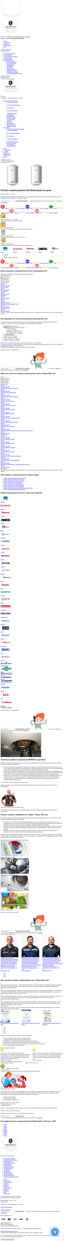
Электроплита (10, 116)
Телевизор (9, 120)
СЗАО (5, 1135)
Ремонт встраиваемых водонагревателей (14, 489)
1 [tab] (4, 973)
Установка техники (12, 113)
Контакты (6, 44)
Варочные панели (11, 62)
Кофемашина (10, 115)
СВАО (5, 1127)
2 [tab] (4, 975)
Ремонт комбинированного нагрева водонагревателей (18, 488)
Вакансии (6, 155)
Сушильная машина (12, 110)
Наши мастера (7, 45)
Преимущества (8, 1182)
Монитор (9, 122)
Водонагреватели (11, 63)
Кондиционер (10, 123)
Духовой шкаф (11, 119)
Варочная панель (11, 117)
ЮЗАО (5, 1133)
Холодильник (10, 107)
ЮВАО (6, 1130)
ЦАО (5, 1124)
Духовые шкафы (8, 59)
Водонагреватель (11, 124)
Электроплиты (8, 57)
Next (61, 249)
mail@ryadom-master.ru (6, 1207)
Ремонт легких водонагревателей (13, 482)
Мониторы (10, 67)
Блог (5, 47)
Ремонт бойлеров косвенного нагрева (14, 479)
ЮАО (5, 1131)
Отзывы (6, 151)
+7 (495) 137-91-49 (5, 49)
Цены (5, 41)
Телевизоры (10, 66)
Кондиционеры (11, 69)
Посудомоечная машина (13, 105)
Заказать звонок (20, 1116)
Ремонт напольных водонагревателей (14, 485)
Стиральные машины (9, 53)
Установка (7, 127)
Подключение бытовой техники (15, 129)
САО (5, 1126)
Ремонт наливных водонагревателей (13, 483)
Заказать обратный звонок (7, 1239)
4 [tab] (4, 1032)
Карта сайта (7, 1193)
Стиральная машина (12, 102)
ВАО (5, 1128)
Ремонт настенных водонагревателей (14, 486)
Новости (6, 1189)
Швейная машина (11, 126)
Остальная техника (9, 60)
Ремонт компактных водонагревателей (14, 481)
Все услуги (4, 468)
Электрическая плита (12, 141)
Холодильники (8, 55)
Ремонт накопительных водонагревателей (15, 478)
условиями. (4, 202)
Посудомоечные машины (10, 56)
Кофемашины (10, 65)
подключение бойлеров (7, 345)
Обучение (6, 1185)
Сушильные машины (12, 72)
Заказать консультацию (21, 201)
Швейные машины (12, 70)
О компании (7, 42)
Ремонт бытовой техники (11, 100)
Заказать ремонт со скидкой (22, 368)
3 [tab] (4, 976)
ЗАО (5, 1134)
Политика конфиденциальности (9, 1231)
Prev (2, 249)
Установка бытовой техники (14, 73)
